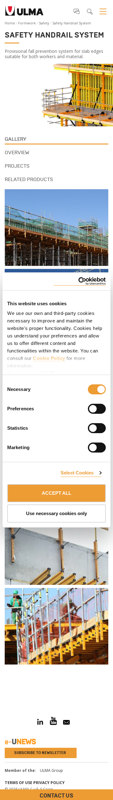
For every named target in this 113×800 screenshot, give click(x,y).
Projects (17, 166)
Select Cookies (77, 472)
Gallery (15, 139)
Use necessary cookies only (56, 513)
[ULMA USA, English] (24, 12)
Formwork (27, 23)
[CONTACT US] (4, 690)
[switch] (89, 407)
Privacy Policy (49, 782)
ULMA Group (51, 770)
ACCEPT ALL (56, 493)
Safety (44, 23)
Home (10, 23)
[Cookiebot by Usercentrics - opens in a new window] (80, 281)
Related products (29, 179)
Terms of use (18, 782)
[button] (77, 11)
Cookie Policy (49, 358)
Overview (17, 152)
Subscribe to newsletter (40, 753)
